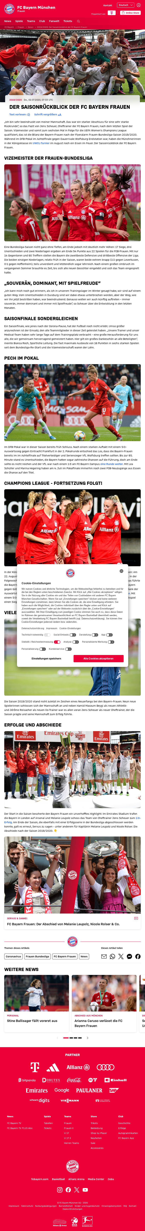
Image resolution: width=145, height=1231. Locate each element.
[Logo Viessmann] (70, 1101)
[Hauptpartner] (112, 12)
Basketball (58, 1179)
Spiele (19, 21)
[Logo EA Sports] (92, 1080)
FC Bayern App (126, 1138)
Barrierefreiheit (66, 1206)
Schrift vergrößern (45, 114)
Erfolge (122, 1128)
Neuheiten (96, 1138)
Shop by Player (99, 1133)
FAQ (125, 1206)
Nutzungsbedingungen (46, 1206)
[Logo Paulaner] (89, 1090)
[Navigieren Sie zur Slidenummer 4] (80, 1037)
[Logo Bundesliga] (87, 1221)
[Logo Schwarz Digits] (40, 1100)
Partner (72, 1055)
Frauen (21, 27)
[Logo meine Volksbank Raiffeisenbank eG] (102, 1100)
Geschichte (124, 1123)
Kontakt (107, 5)
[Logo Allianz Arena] (60, 1223)
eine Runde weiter (111, 464)
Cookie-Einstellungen (72, 1209)
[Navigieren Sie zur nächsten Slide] (87, 1038)
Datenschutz (27, 1206)
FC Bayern (9, 27)
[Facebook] (68, 1190)
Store (94, 1116)
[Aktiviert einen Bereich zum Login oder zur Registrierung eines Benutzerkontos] (139, 5)
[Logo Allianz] (78, 1067)
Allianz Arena (76, 1179)
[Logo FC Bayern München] (72, 1166)
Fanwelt (54, 21)
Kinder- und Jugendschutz (87, 1206)
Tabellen (48, 1123)
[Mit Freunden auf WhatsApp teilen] (112, 956)
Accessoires (97, 1148)
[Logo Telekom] (35, 1067)
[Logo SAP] (114, 1090)
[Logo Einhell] (115, 1080)
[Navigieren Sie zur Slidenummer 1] (66, 1037)
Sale (93, 1143)
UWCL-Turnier (41, 143)
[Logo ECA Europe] (74, 1222)
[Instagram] (60, 1190)
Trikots (94, 1123)
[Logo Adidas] (53, 1067)
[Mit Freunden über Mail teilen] (104, 956)
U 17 (66, 1133)
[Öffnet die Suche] (78, 21)
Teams (31, 21)
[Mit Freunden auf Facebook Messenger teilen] (129, 956)
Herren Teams (71, 1143)
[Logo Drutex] (51, 1080)
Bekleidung (97, 1128)
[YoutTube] (85, 1190)
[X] (77, 1190)
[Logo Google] (62, 1090)
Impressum (14, 1206)
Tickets (67, 21)
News (7, 21)
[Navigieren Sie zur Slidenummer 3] (75, 1037)
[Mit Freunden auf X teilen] (121, 956)
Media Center (96, 1179)
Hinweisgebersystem (111, 1206)
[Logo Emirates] (37, 1090)
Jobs (111, 1179)
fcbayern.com (39, 1179)
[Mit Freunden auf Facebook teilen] (138, 956)
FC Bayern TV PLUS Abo (19, 1128)
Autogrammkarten (128, 1133)
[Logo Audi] (105, 1067)
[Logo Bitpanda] (27, 1080)
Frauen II (68, 1128)
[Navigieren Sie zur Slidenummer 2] (71, 1037)
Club (42, 21)
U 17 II (67, 1138)
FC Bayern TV (14, 1123)
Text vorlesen (17, 114)
